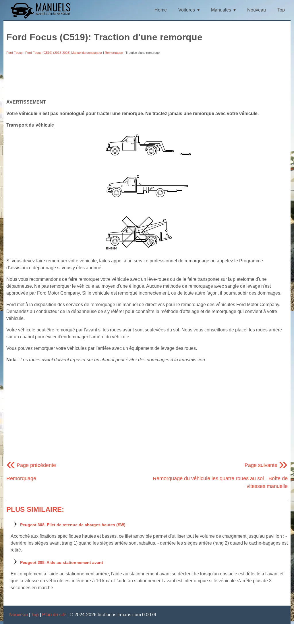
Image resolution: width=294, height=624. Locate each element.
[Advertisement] (147, 77)
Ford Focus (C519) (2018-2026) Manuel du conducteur (63, 52)
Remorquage (114, 52)
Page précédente (31, 465)
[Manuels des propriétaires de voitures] (42, 18)
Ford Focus (14, 52)
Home (160, 9)
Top (281, 9)
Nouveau (256, 9)
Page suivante (266, 465)
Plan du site (54, 614)
